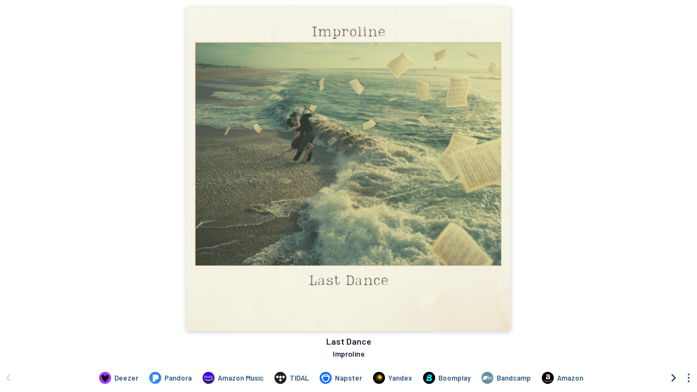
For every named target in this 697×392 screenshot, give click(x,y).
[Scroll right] (674, 378)
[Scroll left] (8, 378)
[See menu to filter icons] (689, 378)
